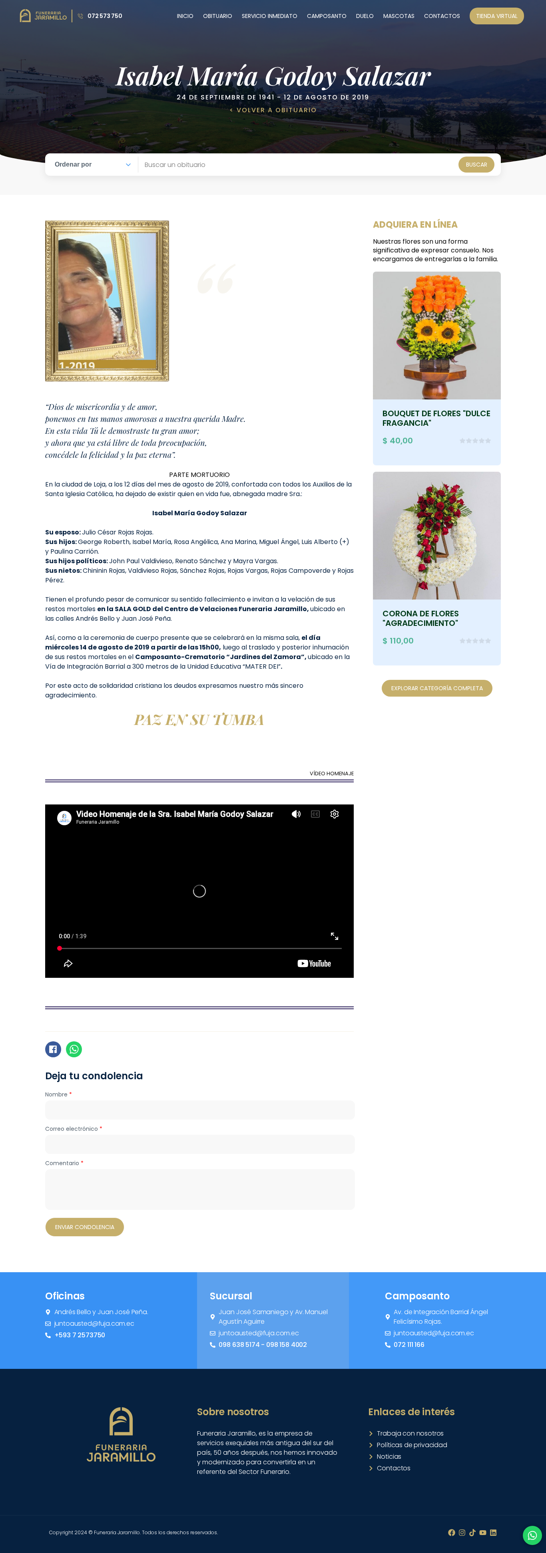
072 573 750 (105, 16)
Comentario (64, 1163)
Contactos (442, 16)
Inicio (185, 16)
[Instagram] (462, 1532)
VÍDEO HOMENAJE (332, 773)
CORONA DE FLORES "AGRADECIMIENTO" (421, 618)
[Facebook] (451, 1532)
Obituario (217, 16)
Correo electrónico (73, 1129)
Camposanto (327, 16)
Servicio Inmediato (269, 16)
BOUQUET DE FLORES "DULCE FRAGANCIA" (436, 418)
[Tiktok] (472, 1532)
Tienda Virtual (497, 16)
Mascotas (398, 16)
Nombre (58, 1094)
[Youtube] (482, 1532)
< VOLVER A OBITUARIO (273, 110)
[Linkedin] (493, 1532)
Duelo (365, 16)
